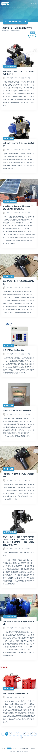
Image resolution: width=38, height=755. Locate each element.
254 (24, 414)
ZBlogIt (5, 3)
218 (24, 287)
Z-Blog (17, 751)
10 (15, 737)
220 (24, 149)
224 (24, 212)
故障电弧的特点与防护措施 (13, 350)
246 (24, 480)
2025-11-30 (15, 78)
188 (24, 548)
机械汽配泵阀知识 (10, 66)
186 (24, 628)
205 (24, 78)
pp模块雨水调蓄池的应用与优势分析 (17, 411)
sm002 (7, 78)
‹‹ (2, 734)
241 (24, 697)
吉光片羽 (26, 751)
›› (22, 737)
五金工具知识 (8, 138)
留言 (32, 35)
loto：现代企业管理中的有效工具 (16, 693)
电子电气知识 (8, 345)
